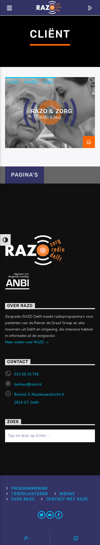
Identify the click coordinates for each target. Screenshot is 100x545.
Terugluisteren (29, 494)
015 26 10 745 (26, 374)
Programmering (29, 488)
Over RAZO (22, 499)
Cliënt (13, 82)
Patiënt (31, 82)
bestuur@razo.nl (28, 384)
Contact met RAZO (67, 499)
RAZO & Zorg (51, 111)
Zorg (48, 82)
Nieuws (67, 494)
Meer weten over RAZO (25, 342)
